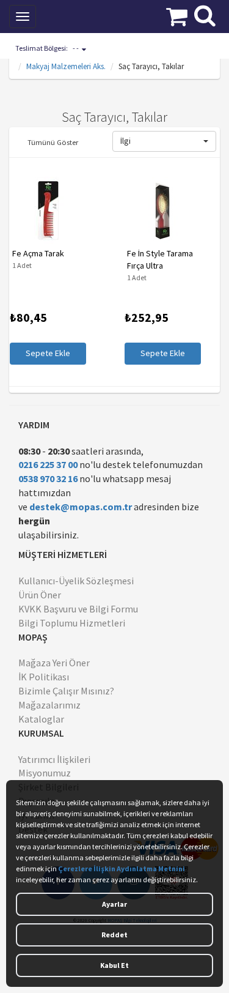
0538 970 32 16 (48, 478)
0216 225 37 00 (48, 464)
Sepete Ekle (47, 353)
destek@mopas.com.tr (80, 506)
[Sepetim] (176, 15)
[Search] (205, 14)
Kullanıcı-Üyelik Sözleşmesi (76, 581)
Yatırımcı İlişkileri (54, 759)
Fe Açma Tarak (38, 253)
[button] (164, 141)
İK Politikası (43, 677)
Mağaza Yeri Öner (54, 662)
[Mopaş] (88, 15)
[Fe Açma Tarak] (47, 210)
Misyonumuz (44, 773)
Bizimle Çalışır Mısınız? (66, 691)
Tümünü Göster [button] (52, 142)
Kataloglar (41, 719)
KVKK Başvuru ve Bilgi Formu (78, 609)
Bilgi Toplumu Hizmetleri (71, 623)
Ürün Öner (39, 595)
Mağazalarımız (49, 705)
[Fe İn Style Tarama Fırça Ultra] (162, 210)
